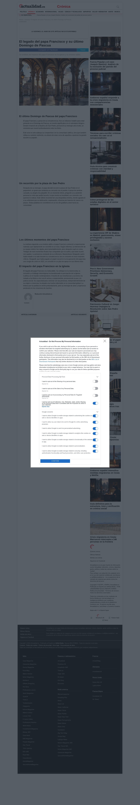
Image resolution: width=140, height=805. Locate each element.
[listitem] (70, 377)
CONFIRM (55, 461)
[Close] (105, 342)
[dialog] (70, 402)
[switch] (95, 381)
